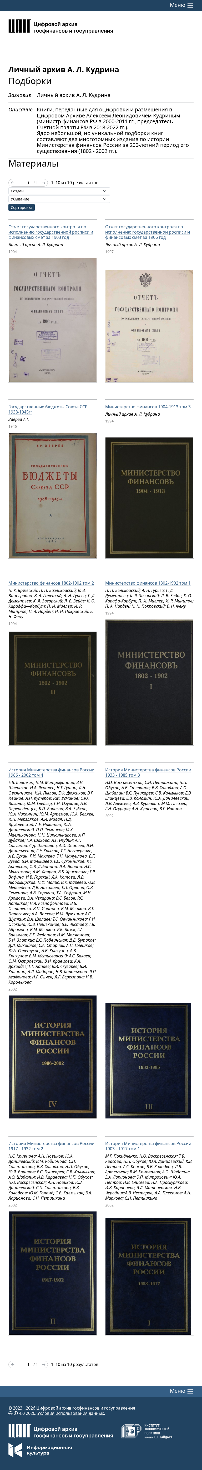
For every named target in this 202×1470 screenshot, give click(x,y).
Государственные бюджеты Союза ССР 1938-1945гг (48, 409)
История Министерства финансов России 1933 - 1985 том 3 (148, 772)
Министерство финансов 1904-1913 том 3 (148, 407)
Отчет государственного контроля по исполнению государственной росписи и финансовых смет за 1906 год (147, 232)
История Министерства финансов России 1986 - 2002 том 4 (51, 772)
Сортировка (21, 207)
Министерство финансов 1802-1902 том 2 (51, 583)
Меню (178, 5)
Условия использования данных (70, 1413)
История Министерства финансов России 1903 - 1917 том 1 (148, 1146)
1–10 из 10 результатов (74, 182)
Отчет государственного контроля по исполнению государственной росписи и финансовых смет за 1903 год (50, 232)
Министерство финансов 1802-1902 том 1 (148, 583)
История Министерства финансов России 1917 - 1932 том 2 (51, 1146)
